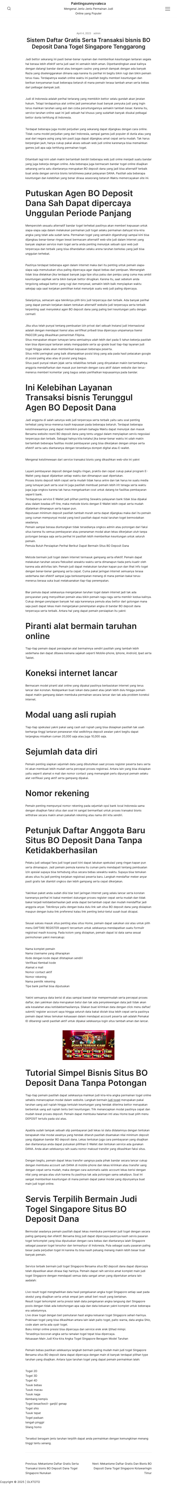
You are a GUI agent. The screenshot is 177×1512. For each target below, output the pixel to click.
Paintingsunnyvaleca (88, 3)
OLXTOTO (33, 1482)
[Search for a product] (9, 8)
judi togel (114, 1100)
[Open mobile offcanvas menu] (167, 8)
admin (97, 33)
